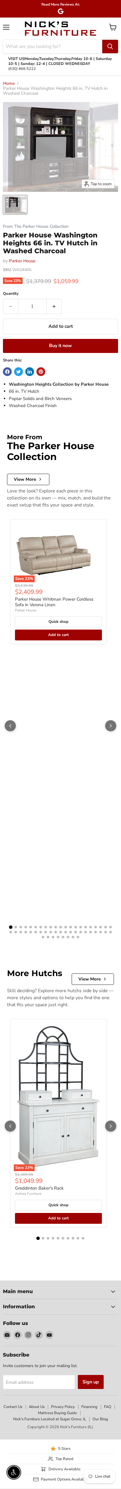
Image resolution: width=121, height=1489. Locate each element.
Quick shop (58, 621)
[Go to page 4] (25, 927)
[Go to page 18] (95, 927)
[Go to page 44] (48, 937)
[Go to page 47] (63, 937)
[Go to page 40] (100, 932)
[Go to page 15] (80, 927)
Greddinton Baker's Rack (39, 1188)
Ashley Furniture (28, 1193)
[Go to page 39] (95, 932)
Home (9, 83)
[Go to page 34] (70, 932)
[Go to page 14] (75, 927)
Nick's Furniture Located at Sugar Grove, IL (49, 1419)
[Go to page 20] (105, 927)
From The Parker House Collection (35, 226)
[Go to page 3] (20, 927)
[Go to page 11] (60, 927)
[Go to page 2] (15, 927)
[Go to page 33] (65, 932)
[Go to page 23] (15, 932)
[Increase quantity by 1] (54, 306)
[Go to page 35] (75, 932)
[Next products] (110, 725)
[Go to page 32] (60, 932)
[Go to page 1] (10, 927)
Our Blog (100, 1419)
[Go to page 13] (70, 927)
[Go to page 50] (78, 937)
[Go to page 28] (40, 932)
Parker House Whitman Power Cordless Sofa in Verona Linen (54, 602)
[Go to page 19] (100, 927)
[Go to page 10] (55, 927)
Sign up (91, 1382)
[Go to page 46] (58, 937)
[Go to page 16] (85, 927)
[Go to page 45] (53, 937)
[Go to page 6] (35, 927)
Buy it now (60, 345)
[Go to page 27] (35, 932)
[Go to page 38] (90, 932)
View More (25, 479)
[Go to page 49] (73, 937)
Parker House (22, 261)
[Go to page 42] (110, 932)
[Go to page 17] (90, 927)
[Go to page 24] (20, 932)
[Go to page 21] (110, 927)
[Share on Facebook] (7, 371)
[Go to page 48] (68, 937)
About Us (37, 1406)
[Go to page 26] (30, 932)
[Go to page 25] (25, 932)
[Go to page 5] (30, 927)
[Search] (110, 46)
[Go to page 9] (50, 927)
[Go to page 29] (45, 932)
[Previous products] (10, 725)
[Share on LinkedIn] (29, 371)
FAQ (107, 1406)
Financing (89, 1406)
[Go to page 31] (55, 932)
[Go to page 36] (80, 932)
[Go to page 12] (65, 927)
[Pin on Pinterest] (40, 371)
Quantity (11, 294)
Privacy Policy (63, 1406)
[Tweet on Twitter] (18, 371)
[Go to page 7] (40, 927)
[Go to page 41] (105, 932)
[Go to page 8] (45, 927)
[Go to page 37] (85, 932)
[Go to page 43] (43, 937)
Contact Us (13, 1406)
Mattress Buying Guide (57, 1413)
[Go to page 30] (50, 932)
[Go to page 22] (10, 932)
